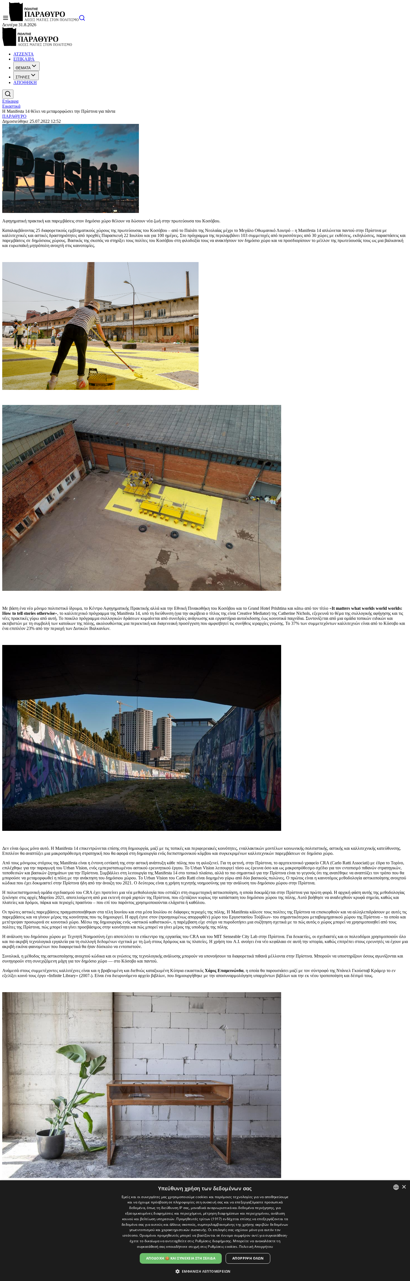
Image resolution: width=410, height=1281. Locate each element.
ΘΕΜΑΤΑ (23, 68)
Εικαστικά (11, 106)
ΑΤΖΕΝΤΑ (23, 54)
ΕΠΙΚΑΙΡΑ (24, 59)
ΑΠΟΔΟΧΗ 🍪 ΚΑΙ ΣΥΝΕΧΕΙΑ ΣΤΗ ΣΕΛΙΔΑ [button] (180, 1258)
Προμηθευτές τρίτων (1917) (199, 1219)
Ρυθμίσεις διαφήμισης (213, 1241)
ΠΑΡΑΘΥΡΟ (14, 116)
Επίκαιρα (10, 101)
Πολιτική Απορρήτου (256, 1246)
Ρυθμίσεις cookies (222, 1246)
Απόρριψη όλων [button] (248, 1258)
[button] (205, 1271)
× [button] (404, 1187)
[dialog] (205, 1230)
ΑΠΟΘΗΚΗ (25, 82)
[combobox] (396, 1187)
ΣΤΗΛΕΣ (23, 77)
